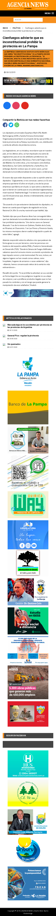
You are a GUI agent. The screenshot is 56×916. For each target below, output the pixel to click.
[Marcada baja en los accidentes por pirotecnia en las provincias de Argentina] (4, 325)
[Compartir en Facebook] (5, 125)
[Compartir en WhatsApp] (16, 125)
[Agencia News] (28, 8)
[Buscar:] (28, 19)
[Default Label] (25, 105)
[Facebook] (7, 105)
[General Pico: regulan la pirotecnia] (4, 335)
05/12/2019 (10, 72)
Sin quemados (14, 344)
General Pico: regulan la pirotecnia (23, 336)
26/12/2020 (13, 330)
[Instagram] (16, 105)
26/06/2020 (13, 339)
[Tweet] (11, 125)
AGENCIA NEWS (27, 911)
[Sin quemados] (4, 344)
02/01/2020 (13, 347)
